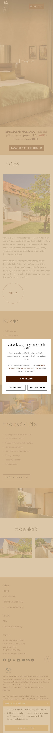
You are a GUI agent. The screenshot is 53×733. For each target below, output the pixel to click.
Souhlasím (26, 379)
